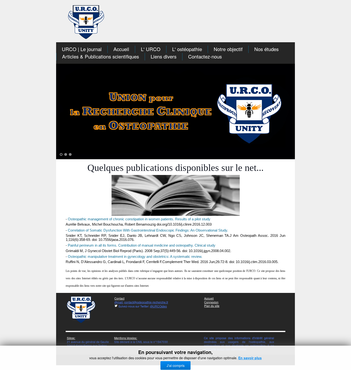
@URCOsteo (158, 306)
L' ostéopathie (187, 49)
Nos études (266, 49)
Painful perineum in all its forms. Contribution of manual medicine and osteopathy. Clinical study (141, 245)
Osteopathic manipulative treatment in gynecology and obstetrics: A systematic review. (135, 257)
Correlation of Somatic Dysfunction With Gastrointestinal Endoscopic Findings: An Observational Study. (148, 230)
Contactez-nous (205, 56)
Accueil (121, 49)
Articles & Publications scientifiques (100, 56)
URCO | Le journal (82, 49)
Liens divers (163, 56)
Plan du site (211, 306)
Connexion (211, 302)
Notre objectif (228, 49)
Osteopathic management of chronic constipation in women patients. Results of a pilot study (139, 219)
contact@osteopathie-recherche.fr (146, 302)
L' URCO (150, 49)
